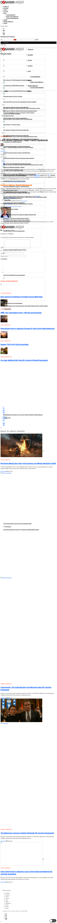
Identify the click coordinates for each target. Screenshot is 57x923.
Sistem (5, 10)
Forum (5, 23)
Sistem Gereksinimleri (12, 18)
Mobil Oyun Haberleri (12, 16)
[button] (53, 920)
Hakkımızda (5, 42)
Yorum (2, 248)
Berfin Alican (3, 882)
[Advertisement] (11, 269)
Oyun (4, 13)
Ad (2, 250)
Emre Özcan (3, 698)
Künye (6, 905)
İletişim (7, 906)
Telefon (5, 11)
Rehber (5, 20)
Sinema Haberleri (8, 21)
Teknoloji (6, 6)
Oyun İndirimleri (10, 15)
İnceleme (5, 8)
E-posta (3, 253)
